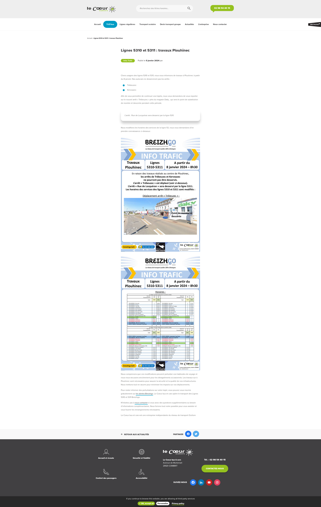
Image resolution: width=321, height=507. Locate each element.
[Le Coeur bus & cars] (111, 9)
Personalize (162, 503)
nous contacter (141, 402)
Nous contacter (220, 24)
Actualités (189, 24)
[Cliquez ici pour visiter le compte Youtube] (209, 482)
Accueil (97, 24)
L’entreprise (203, 24)
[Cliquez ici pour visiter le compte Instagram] (217, 482)
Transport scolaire (147, 24)
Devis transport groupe (170, 24)
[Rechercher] (189, 8)
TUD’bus (110, 24)
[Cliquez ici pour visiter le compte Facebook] (193, 482)
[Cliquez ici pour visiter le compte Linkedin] (201, 482)
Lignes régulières (127, 24)
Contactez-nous (215, 468)
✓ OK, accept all (146, 503)
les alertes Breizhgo (144, 393)
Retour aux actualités (136, 434)
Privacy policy (178, 503)
